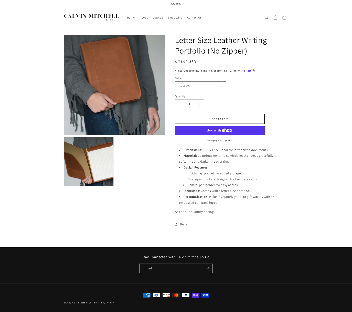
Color (178, 78)
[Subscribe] (208, 268)
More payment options (219, 140)
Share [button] (183, 224)
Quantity (180, 96)
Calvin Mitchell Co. (82, 302)
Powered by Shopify (103, 302)
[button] (266, 17)
